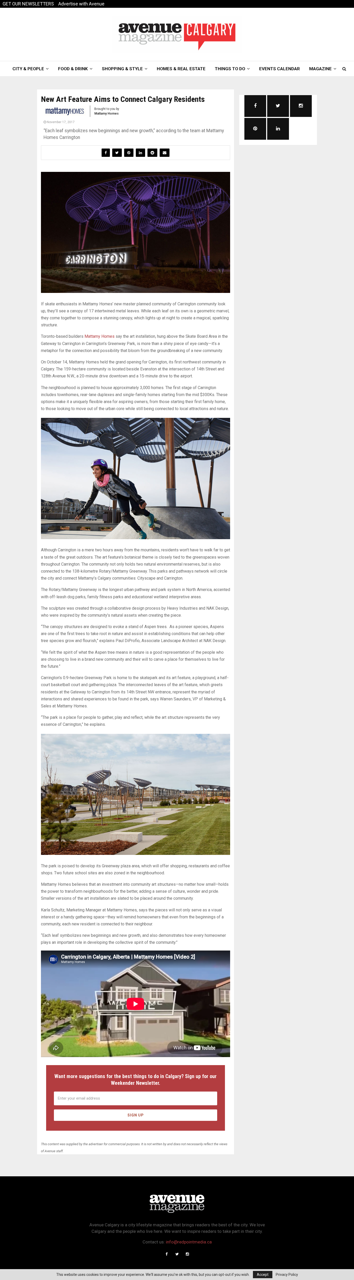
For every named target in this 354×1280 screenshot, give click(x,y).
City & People (28, 68)
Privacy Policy (287, 1274)
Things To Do (230, 68)
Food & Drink (73, 68)
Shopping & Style (122, 68)
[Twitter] (177, 1254)
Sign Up (136, 1115)
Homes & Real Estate (181, 68)
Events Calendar (279, 68)
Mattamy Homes (99, 336)
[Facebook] (166, 1254)
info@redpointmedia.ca (189, 1241)
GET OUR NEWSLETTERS (28, 3)
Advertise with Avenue (81, 3)
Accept (262, 1274)
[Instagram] (187, 1254)
